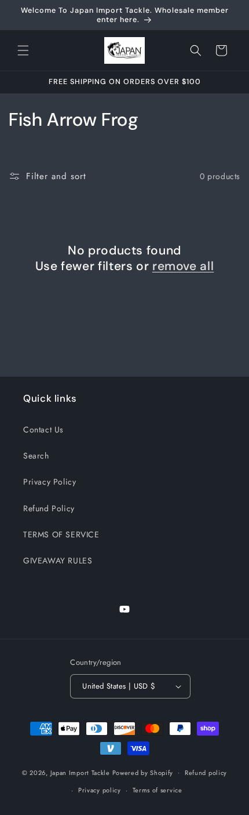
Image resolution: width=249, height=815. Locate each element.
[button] (23, 50)
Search (36, 455)
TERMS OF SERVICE (61, 534)
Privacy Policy (49, 481)
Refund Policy (49, 508)
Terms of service (157, 790)
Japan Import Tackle (80, 772)
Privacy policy (99, 790)
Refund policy (206, 772)
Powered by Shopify (143, 772)
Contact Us (43, 429)
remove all (183, 266)
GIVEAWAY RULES (57, 560)
